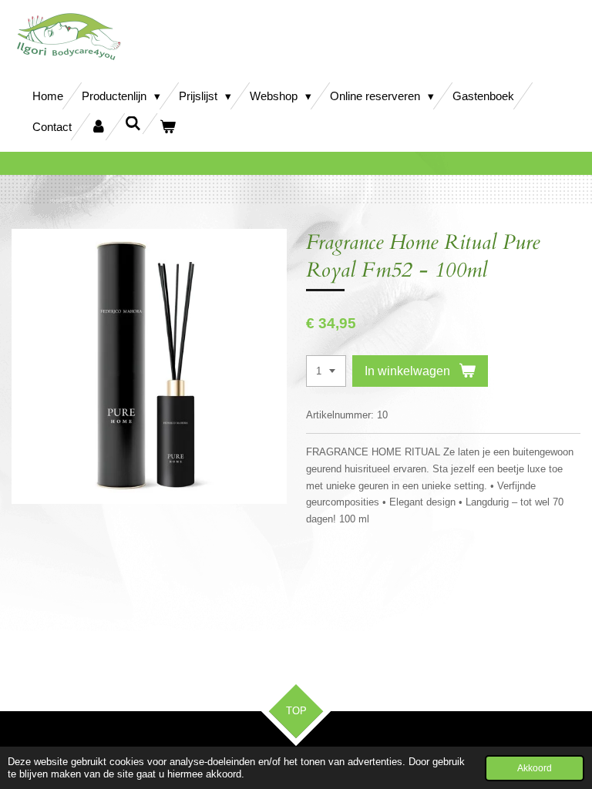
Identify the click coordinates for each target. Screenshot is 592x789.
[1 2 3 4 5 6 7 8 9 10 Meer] (326, 371)
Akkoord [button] (534, 768)
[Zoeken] (133, 123)
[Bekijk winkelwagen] (167, 126)
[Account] (98, 126)
